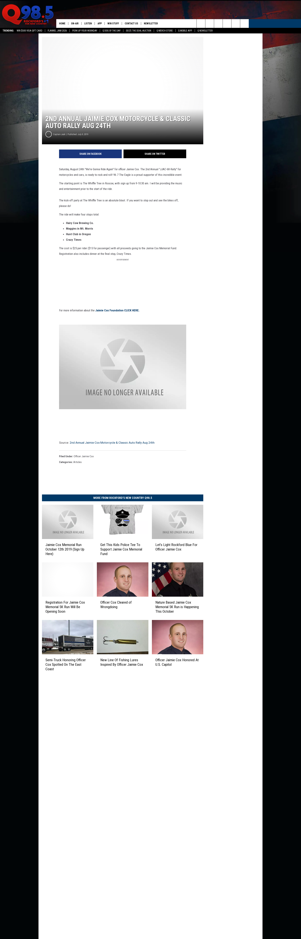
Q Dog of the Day (112, 30)
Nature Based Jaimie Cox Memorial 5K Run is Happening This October (177, 607)
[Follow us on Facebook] (218, 23)
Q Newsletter (205, 30)
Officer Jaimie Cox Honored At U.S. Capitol (177, 662)
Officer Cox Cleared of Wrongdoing (116, 604)
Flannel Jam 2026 (57, 30)
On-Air (75, 23)
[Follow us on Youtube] (244, 23)
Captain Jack (59, 134)
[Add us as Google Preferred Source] (209, 23)
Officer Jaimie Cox (84, 456)
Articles (77, 462)
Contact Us (131, 23)
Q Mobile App (185, 30)
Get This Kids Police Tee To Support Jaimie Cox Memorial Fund (121, 549)
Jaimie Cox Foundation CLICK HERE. (117, 310)
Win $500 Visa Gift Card (29, 30)
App (100, 23)
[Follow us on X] (235, 23)
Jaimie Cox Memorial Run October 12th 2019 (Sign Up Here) (64, 549)
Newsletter (151, 23)
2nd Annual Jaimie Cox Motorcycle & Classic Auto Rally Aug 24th (112, 442)
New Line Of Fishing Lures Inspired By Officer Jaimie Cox (121, 662)
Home (62, 23)
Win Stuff (113, 23)
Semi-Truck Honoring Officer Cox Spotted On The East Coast (65, 664)
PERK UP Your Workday (84, 30)
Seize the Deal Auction (138, 30)
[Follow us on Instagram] (227, 23)
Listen (88, 23)
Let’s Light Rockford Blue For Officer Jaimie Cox (176, 547)
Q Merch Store (165, 30)
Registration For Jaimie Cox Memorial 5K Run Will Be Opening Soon (65, 607)
